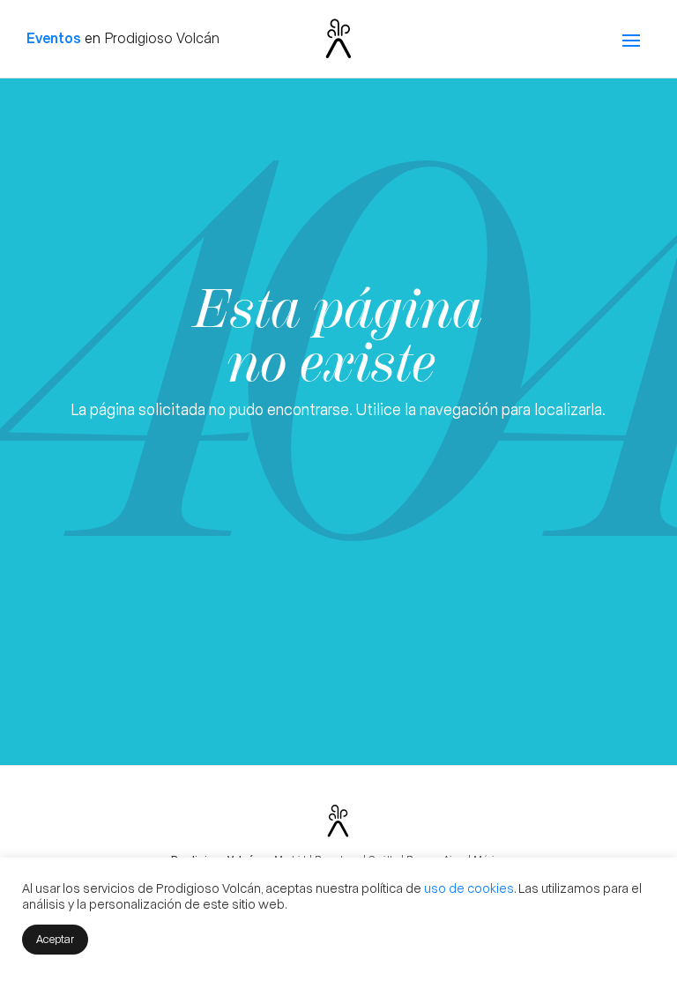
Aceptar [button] (55, 938)
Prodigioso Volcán (161, 37)
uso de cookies (469, 888)
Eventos (53, 37)
